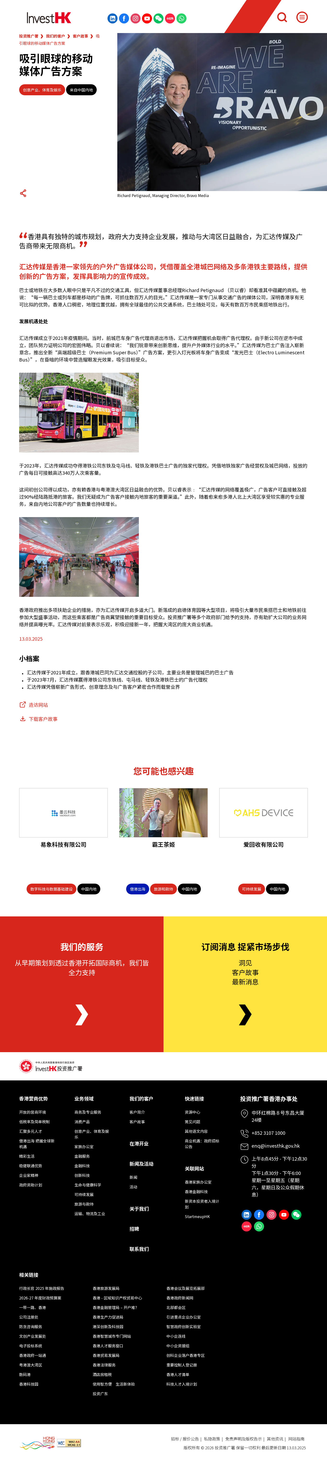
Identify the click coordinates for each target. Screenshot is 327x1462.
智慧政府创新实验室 (183, 1326)
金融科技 (82, 1165)
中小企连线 (176, 1336)
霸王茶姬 (163, 844)
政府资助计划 (30, 1185)
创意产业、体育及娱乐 (42, 90)
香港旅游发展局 (106, 1288)
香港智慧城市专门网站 (112, 1336)
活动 (133, 1187)
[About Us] (82, 1015)
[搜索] (282, 17)
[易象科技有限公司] (63, 812)
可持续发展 (84, 1194)
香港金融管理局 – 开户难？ (116, 1307)
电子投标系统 (30, 1346)
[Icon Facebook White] (124, 18)
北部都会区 (176, 1307)
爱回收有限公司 (263, 844)
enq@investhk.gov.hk (276, 1145)
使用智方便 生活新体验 (114, 1384)
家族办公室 (84, 1146)
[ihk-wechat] (158, 18)
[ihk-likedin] (112, 18)
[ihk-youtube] (147, 18)
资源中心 (192, 1112)
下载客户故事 (43, 718)
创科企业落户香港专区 (185, 1355)
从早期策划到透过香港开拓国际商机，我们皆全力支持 (82, 967)
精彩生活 (26, 1156)
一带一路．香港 (32, 1307)
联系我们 (139, 1248)
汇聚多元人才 (30, 1131)
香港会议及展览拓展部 (185, 1288)
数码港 (25, 1374)
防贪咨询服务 (30, 1326)
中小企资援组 (177, 1346)
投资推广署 (28, 36)
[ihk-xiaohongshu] (170, 18)
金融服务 (82, 1156)
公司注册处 (28, 1317)
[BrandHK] (37, 1443)
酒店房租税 (102, 1374)
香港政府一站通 (32, 1355)
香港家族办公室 (198, 1182)
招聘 (134, 1228)
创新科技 (82, 1175)
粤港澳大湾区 (30, 1365)
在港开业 (139, 1143)
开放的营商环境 (32, 1112)
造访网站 (38, 704)
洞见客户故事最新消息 (245, 972)
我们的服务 (81, 946)
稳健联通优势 (30, 1165)
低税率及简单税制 (34, 1121)
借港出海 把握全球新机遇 (37, 1143)
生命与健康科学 (87, 1185)
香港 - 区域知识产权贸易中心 (117, 1298)
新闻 (133, 1177)
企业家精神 (28, 1175)
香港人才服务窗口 (108, 1346)
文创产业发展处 (32, 1336)
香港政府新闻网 (179, 1298)
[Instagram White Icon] (135, 18)
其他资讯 (275, 1439)
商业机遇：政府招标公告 (202, 1143)
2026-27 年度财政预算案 (40, 1298)
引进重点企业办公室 (183, 1317)
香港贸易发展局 (106, 1355)
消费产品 (82, 1121)
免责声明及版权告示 (243, 1439)
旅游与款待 (84, 1204)
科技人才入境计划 (181, 1384)
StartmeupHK (197, 1216)
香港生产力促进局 (108, 1317)
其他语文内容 (196, 1131)
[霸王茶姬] (163, 812)
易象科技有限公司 (63, 844)
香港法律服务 (104, 1365)
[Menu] (302, 17)
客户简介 (137, 1112)
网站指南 (296, 1439)
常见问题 (192, 1121)
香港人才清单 (177, 1374)
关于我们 (139, 1208)
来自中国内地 (81, 90)
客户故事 (80, 36)
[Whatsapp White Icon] (181, 18)
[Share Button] (23, 193)
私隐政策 (212, 1439)
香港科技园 (28, 1384)
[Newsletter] (245, 1015)
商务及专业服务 (87, 1112)
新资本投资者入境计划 (202, 1204)
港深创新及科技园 (108, 1326)
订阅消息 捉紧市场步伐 (245, 946)
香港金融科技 (196, 1191)
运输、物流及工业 (89, 1213)
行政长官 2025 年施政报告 (41, 1288)
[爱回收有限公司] (264, 812)
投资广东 (100, 1393)
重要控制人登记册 (181, 1365)
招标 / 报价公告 (185, 1439)
